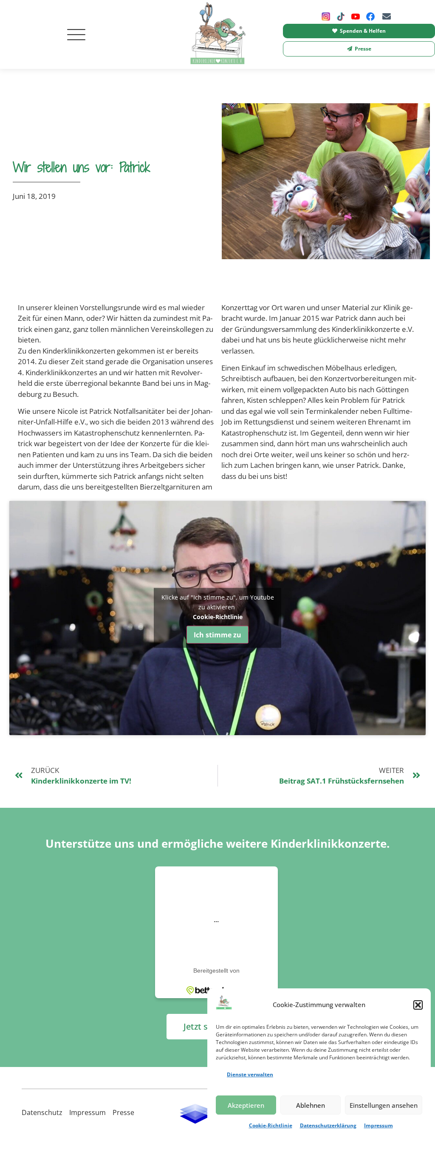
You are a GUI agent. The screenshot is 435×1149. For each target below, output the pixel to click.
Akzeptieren (246, 1105)
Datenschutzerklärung (328, 1125)
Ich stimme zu (217, 635)
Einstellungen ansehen (384, 1105)
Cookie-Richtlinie (270, 1125)
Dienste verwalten (250, 1074)
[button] (418, 1005)
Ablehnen (310, 1105)
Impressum (378, 1125)
